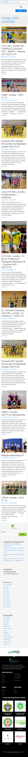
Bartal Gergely (5, 149)
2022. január (6, 597)
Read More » (4, 74)
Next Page (14, 528)
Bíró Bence (5, 624)
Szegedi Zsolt (5, 199)
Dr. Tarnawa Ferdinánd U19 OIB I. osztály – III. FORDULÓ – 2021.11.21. (13, 313)
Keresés (3, 531)
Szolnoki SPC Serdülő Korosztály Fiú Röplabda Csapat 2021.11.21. (14, 144)
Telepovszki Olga (5, 417)
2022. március (6, 593)
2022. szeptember (7, 584)
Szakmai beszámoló (8, 637)
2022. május (6, 588)
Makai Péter (6, 632)
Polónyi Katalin (5, 457)
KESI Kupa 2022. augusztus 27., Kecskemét (13, 548)
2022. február (6, 595)
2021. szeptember (7, 606)
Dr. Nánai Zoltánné (7, 628)
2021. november (7, 602)
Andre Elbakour (5, 100)
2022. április (6, 591)
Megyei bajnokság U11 (13, 455)
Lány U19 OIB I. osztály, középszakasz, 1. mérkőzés (13, 195)
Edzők (4, 630)
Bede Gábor (4, 318)
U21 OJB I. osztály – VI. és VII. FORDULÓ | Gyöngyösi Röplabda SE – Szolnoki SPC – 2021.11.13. (14, 262)
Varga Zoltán (6, 643)
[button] (21, 7)
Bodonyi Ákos (5, 56)
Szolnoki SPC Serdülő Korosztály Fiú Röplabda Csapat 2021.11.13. (14, 364)
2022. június (6, 586)
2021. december (7, 599)
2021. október (6, 604)
